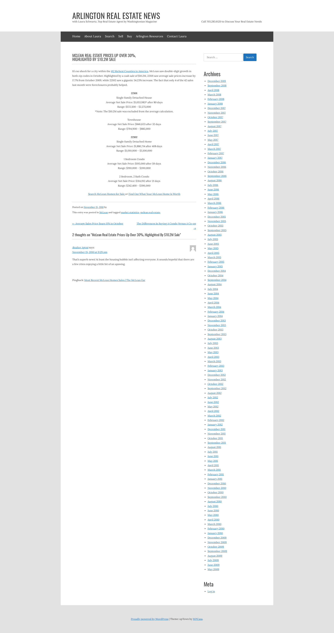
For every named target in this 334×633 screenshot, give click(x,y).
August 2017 (214, 126)
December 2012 (217, 375)
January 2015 (215, 266)
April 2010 (213, 519)
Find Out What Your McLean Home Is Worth (154, 194)
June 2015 (213, 243)
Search (109, 36)
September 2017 (217, 121)
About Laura (92, 36)
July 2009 (213, 560)
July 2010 (213, 506)
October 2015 (215, 225)
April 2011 (213, 465)
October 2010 (215, 492)
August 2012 (215, 393)
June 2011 (213, 456)
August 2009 (215, 555)
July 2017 (213, 130)
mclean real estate (150, 212)
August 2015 (215, 234)
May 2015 (213, 248)
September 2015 (217, 230)
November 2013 (217, 325)
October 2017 (215, 117)
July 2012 (213, 397)
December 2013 (217, 320)
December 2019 (217, 81)
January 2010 (215, 533)
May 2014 (213, 298)
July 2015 (213, 239)
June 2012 (213, 402)
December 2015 (217, 216)
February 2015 (216, 261)
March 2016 (214, 203)
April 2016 (213, 198)
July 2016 (213, 185)
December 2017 (217, 108)
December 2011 (216, 429)
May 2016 (213, 194)
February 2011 (216, 474)
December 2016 (217, 162)
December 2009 (217, 537)
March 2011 (214, 469)
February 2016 (216, 207)
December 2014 (217, 271)
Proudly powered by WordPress (149, 619)
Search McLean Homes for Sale (106, 194)
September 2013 (217, 334)
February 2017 (216, 153)
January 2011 (215, 479)
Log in (211, 591)
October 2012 (215, 384)
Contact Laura (177, 36)
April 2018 (213, 90)
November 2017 (217, 112)
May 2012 (213, 406)
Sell (120, 36)
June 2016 (213, 189)
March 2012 (214, 415)
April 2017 (213, 144)
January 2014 (215, 316)
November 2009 (217, 542)
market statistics (130, 212)
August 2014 (215, 284)
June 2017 (213, 135)
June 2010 (213, 510)
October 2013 (215, 329)
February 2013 (216, 365)
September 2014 (217, 280)
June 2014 (213, 293)
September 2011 (217, 442)
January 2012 (215, 424)
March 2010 (214, 524)
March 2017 (214, 149)
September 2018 (217, 85)
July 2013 (213, 343)
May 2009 (213, 569)
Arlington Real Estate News (116, 15)
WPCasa (198, 619)
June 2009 (214, 565)
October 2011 (215, 438)
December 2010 (217, 483)
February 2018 (216, 99)
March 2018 (214, 94)
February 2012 (216, 420)
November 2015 (217, 221)
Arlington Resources (149, 36)
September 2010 (217, 497)
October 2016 (215, 171)
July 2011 (213, 451)
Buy (129, 36)
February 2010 (216, 528)
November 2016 (217, 167)
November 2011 (217, 433)
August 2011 (214, 447)
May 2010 (213, 515)
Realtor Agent (80, 247)
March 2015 (214, 257)
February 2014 (216, 311)
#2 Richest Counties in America (129, 71)
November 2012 (217, 379)
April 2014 (213, 302)
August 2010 (215, 501)
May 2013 (213, 352)
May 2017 (213, 139)
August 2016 (215, 180)
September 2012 (217, 388)
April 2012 (213, 411)
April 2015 (213, 253)
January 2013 (215, 370)
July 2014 (213, 289)
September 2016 (217, 176)
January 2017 (215, 157)
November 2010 (217, 488)
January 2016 (215, 212)
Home (76, 36)
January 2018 (215, 103)
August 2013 (215, 338)
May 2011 (213, 461)
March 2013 (214, 361)
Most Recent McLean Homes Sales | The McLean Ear (114, 280)
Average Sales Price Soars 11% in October (97, 223)
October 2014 (215, 275)
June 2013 (213, 347)
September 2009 (217, 551)
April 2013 (213, 357)
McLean (103, 212)
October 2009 (216, 546)
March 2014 (214, 307)
